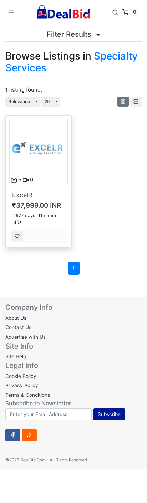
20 (47, 101)
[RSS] (29, 435)
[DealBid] (63, 12)
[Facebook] (12, 435)
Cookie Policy (20, 376)
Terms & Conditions (27, 395)
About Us (15, 318)
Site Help (15, 356)
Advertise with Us (25, 337)
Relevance (19, 101)
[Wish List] (17, 236)
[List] (136, 102)
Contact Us (18, 327)
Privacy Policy (21, 385)
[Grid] (123, 102)
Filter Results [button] (70, 34)
